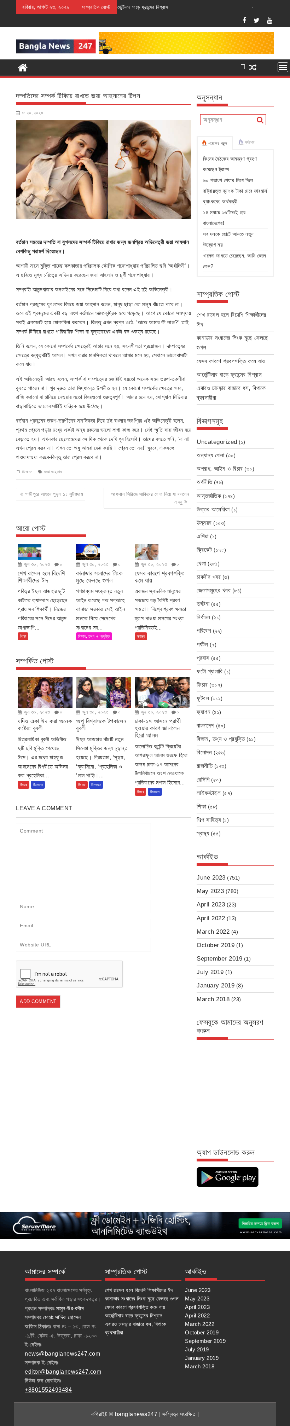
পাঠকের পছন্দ (217, 143)
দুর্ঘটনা (203, 604)
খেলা (201, 563)
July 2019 (210, 972)
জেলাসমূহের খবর (214, 590)
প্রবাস (203, 658)
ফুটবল (203, 698)
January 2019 (215, 985)
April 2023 (211, 904)
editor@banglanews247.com (63, 1372)
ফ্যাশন (203, 712)
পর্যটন (202, 644)
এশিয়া (203, 536)
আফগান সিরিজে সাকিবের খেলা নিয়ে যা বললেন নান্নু (150, 498)
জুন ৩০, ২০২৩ (36, 564)
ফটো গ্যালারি (210, 671)
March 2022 (213, 931)
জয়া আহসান (53, 471)
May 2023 (210, 891)
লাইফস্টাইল (209, 793)
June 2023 (211, 877)
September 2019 (219, 958)
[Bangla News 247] (22, 67)
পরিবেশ (204, 630)
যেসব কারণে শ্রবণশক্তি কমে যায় (231, 361)
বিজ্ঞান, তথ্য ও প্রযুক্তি (94, 636)
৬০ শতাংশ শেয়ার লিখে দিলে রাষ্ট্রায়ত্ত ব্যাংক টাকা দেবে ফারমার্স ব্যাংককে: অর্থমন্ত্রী (235, 190)
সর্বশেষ (250, 142)
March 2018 (213, 999)
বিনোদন (27, 471)
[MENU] (283, 67)
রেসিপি (203, 779)
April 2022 (211, 918)
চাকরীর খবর (209, 577)
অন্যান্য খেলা (210, 455)
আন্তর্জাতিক (209, 496)
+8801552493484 (48, 1390)
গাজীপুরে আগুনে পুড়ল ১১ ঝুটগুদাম (54, 494)
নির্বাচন (203, 617)
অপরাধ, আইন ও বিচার (220, 468)
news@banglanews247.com (62, 1354)
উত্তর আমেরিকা (213, 509)
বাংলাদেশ (205, 725)
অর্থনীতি (204, 482)
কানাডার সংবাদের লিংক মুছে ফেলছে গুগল (142, 1298)
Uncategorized (217, 442)
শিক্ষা (23, 636)
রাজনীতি (205, 766)
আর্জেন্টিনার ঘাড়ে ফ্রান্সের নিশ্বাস (229, 374)
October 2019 (215, 945)
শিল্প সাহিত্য (209, 820)
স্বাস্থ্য (141, 636)
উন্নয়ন (204, 523)
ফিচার (23, 785)
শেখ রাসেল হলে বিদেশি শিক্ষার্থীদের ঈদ (139, 1290)
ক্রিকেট (204, 549)
